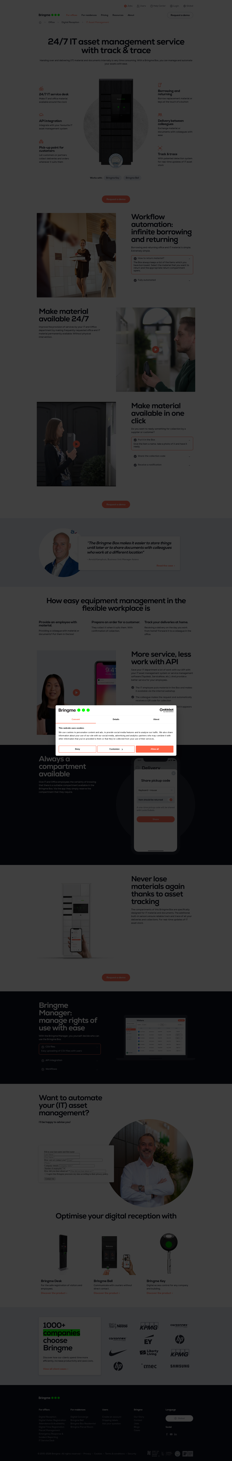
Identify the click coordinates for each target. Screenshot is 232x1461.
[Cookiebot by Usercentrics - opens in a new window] (161, 710)
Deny (77, 749)
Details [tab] (116, 719)
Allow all (155, 749)
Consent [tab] (76, 719)
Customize (114, 749)
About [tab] (156, 719)
